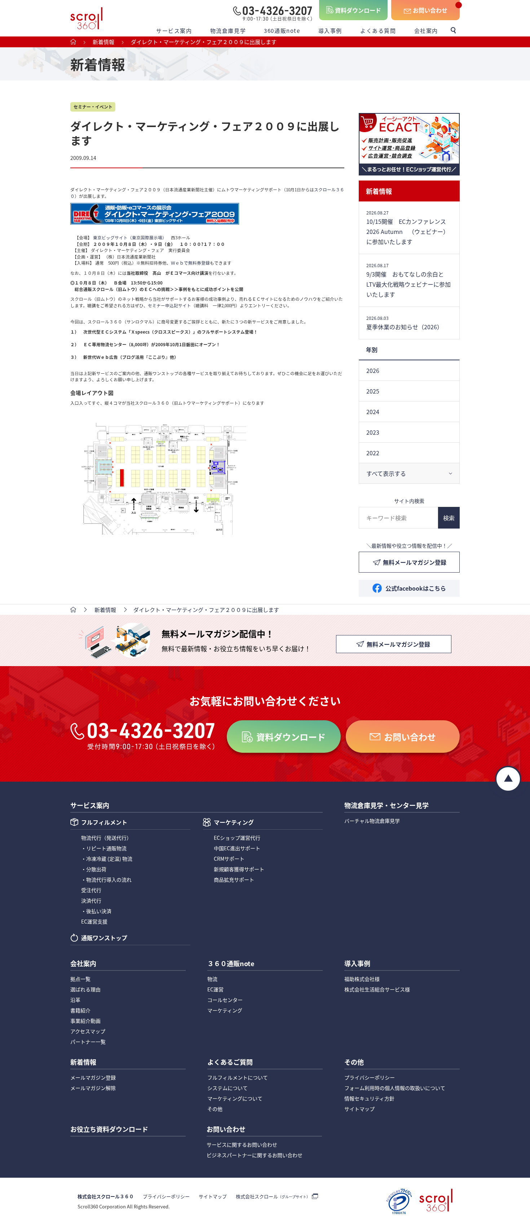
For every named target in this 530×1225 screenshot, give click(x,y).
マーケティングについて (234, 1098)
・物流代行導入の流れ (106, 879)
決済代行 (91, 900)
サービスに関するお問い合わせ (242, 1144)
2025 (372, 391)
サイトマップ (359, 1108)
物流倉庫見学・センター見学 (386, 806)
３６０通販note (230, 964)
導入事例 (330, 30)
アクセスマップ (87, 1031)
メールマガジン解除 (93, 1087)
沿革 (75, 999)
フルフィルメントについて (237, 1077)
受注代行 (91, 890)
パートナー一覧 (88, 1041)
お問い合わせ (430, 10)
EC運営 (215, 989)
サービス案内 (174, 30)
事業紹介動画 (85, 1020)
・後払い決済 (96, 911)
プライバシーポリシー (369, 1077)
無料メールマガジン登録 (414, 562)
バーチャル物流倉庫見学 (372, 820)
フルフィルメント (104, 822)
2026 (372, 370)
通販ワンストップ (104, 938)
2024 (372, 411)
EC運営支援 (94, 921)
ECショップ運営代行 (237, 837)
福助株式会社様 (362, 978)
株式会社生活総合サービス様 (377, 989)
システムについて (227, 1087)
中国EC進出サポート (237, 848)
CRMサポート (229, 858)
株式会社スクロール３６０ (106, 1196)
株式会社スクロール (273, 1196)
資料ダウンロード (358, 10)
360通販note (282, 30)
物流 (212, 978)
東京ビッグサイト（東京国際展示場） (130, 237)
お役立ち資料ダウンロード (109, 1130)
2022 (372, 452)
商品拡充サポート (234, 879)
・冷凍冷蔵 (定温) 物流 (106, 858)
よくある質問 (378, 30)
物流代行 (106, 837)
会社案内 (426, 30)
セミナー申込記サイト (169, 305)
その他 (214, 1108)
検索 (449, 517)
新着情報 (379, 191)
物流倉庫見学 (228, 30)
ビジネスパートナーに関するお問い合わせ (254, 1155)
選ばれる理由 (85, 989)
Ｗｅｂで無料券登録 (190, 263)
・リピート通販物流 (104, 848)
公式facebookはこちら (415, 588)
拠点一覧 (80, 978)
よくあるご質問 (230, 1063)
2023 (372, 432)
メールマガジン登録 (93, 1077)
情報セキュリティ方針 (369, 1098)
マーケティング (234, 822)
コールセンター (225, 999)
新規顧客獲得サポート (239, 869)
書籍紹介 (80, 1010)
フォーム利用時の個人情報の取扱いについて (394, 1087)
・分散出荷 (93, 869)
